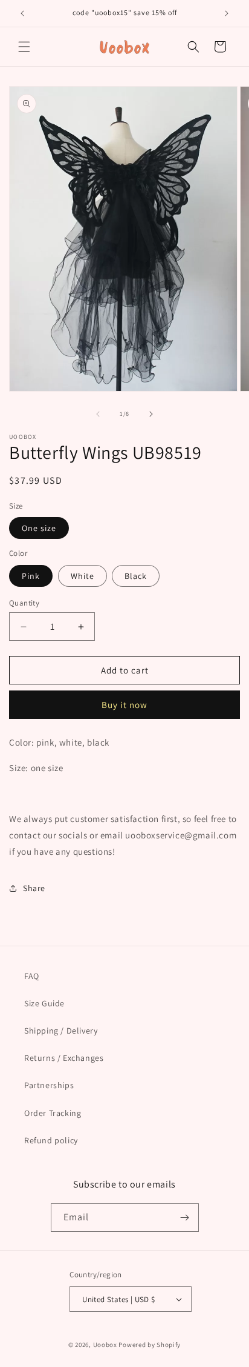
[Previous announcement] (22, 13)
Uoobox (105, 1344)
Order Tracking (52, 1113)
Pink (31, 575)
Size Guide (44, 1003)
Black (135, 575)
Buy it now (124, 704)
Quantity (24, 603)
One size (39, 528)
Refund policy (51, 1140)
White (82, 575)
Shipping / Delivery (60, 1030)
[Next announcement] (226, 13)
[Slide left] (98, 414)
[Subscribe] (185, 1217)
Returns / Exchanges (63, 1057)
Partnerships (49, 1085)
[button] (24, 46)
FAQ (31, 976)
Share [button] (34, 888)
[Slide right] (151, 414)
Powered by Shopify (149, 1344)
